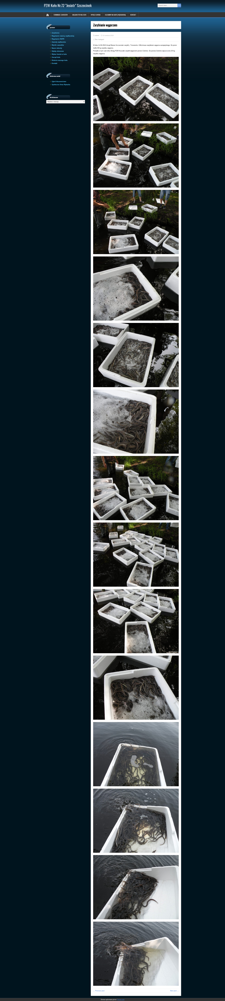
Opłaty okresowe (58, 51)
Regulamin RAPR (58, 39)
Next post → (174, 991)
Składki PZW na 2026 (79, 14)
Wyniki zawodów (58, 45)
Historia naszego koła (59, 60)
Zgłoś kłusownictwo (59, 81)
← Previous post (99, 991)
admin (97, 35)
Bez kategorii (99, 39)
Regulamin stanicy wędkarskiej (63, 36)
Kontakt (133, 14)
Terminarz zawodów (60, 14)
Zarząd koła (56, 57)
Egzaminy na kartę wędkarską (115, 14)
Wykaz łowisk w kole (59, 54)
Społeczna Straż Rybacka (61, 84)
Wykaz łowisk (95, 14)
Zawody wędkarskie (59, 42)
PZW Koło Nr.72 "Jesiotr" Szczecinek (68, 5)
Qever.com (120, 999)
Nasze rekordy (57, 48)
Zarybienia (55, 33)
